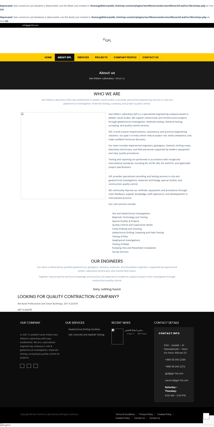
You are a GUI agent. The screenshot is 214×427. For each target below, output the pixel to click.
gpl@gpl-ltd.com (174, 373)
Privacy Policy (146, 414)
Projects (101, 57)
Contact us (150, 57)
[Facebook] (185, 25)
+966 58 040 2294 (175, 359)
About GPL (64, 57)
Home (48, 57)
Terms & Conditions (125, 414)
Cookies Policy (164, 414)
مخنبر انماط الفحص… (134, 330)
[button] (189, 57)
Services (83, 57)
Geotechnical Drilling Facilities (84, 329)
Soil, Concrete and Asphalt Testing (86, 334)
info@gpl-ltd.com (30, 25)
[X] (193, 25)
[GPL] (107, 40)
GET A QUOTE (25, 309)
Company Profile (125, 57)
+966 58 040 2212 (175, 366)
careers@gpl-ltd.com (176, 380)
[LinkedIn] (189, 25)
